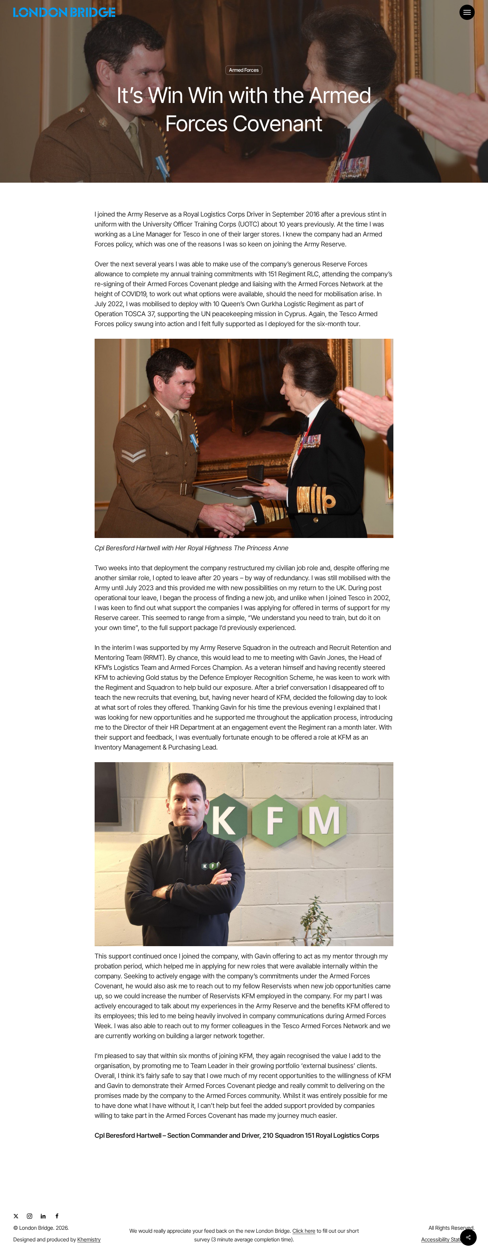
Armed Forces (244, 70)
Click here (303, 1230)
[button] (467, 12)
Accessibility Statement (448, 1239)
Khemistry (89, 1239)
